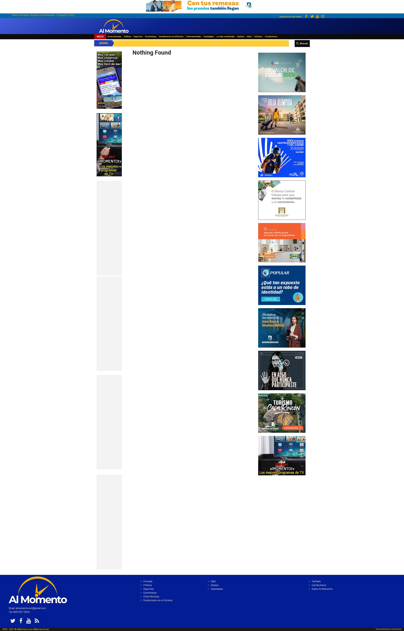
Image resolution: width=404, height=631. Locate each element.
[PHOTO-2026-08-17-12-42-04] (282, 72)
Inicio (100, 36)
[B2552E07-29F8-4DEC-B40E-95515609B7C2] (282, 455)
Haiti (213, 581)
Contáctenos (271, 36)
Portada (147, 581)
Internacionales (193, 36)
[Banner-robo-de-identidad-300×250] (282, 285)
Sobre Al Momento (322, 588)
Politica (147, 585)
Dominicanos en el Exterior (171, 36)
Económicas (150, 36)
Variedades (209, 36)
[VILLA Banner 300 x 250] (282, 114)
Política (127, 36)
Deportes (138, 36)
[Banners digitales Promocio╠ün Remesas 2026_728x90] (202, 5)
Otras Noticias (114, 36)
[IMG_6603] (282, 412)
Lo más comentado (226, 36)
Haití (249, 36)
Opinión (240, 36)
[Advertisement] (109, 228)
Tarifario (258, 36)
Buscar (304, 43)
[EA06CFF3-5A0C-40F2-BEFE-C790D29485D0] (109, 144)
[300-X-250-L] (282, 370)
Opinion (215, 585)
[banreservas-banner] (282, 327)
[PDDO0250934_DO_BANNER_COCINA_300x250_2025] (282, 242)
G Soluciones (396, 629)
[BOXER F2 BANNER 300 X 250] (282, 157)
